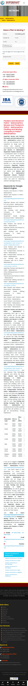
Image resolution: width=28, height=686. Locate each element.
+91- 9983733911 (9, 77)
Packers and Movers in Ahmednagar (11, 563)
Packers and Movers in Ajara (12, 570)
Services (4, 611)
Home (2, 18)
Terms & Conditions (8, 619)
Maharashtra (10, 18)
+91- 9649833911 (9, 82)
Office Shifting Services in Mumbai (12, 634)
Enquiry (4, 621)
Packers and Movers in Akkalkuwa (11, 575)
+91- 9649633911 (9, 84)
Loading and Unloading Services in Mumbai (14, 630)
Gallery (4, 615)
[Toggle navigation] (24, 2)
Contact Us (5, 622)
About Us (5, 609)
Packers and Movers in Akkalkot (13, 572)
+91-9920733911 (15, 533)
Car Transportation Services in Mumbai (13, 632)
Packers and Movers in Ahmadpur (11, 567)
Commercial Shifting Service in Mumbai (13, 636)
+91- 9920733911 (9, 75)
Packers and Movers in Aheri (12, 560)
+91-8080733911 (4, 651)
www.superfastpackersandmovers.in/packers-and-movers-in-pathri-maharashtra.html (14, 243)
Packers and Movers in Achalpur (13, 558)
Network (4, 613)
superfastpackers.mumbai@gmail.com (13, 91)
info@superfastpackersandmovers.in (13, 89)
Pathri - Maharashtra (8, 20)
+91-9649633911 (4, 658)
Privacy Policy (6, 617)
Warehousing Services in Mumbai (11, 638)
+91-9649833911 (4, 656)
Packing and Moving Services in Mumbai (13, 628)
